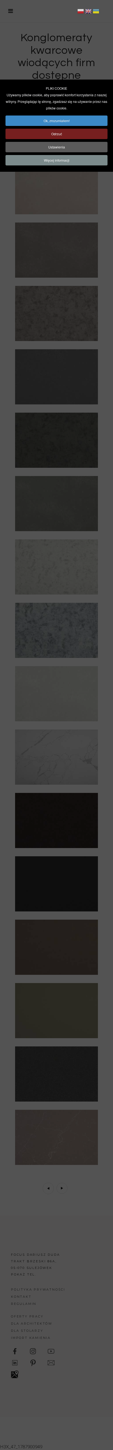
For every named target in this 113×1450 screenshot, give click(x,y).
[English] (88, 12)
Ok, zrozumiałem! (57, 120)
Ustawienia (56, 147)
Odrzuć (56, 133)
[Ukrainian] (96, 12)
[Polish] (80, 12)
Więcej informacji (56, 160)
